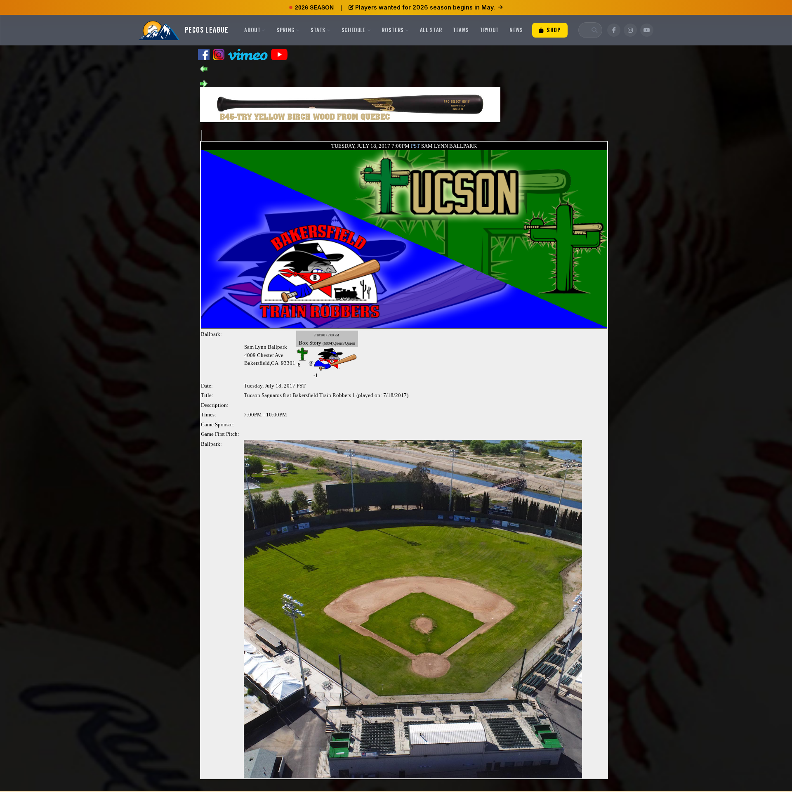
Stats (318, 30)
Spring (285, 30)
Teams (461, 30)
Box (303, 343)
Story (315, 343)
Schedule (354, 30)
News (516, 30)
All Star (431, 30)
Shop (553, 30)
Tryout (489, 30)
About (252, 30)
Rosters (393, 30)
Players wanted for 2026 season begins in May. (425, 7)
